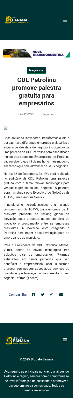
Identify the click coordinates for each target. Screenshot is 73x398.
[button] (65, 20)
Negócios (48, 114)
